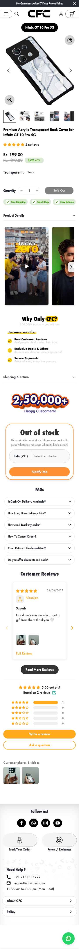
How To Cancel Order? (22, 536)
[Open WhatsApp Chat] (68, 938)
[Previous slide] (6, 628)
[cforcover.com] (39, 14)
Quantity (9, 190)
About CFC (14, 901)
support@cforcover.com (29, 883)
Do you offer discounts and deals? (28, 560)
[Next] (71, 70)
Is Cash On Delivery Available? (27, 501)
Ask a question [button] (39, 745)
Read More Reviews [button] (39, 669)
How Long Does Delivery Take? (27, 513)
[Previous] (8, 70)
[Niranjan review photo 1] (21, 639)
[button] (72, 14)
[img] (26, 591)
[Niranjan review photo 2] (33, 639)
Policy (11, 912)
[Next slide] (72, 628)
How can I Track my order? (24, 525)
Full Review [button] (24, 653)
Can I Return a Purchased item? (27, 548)
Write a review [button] (39, 734)
